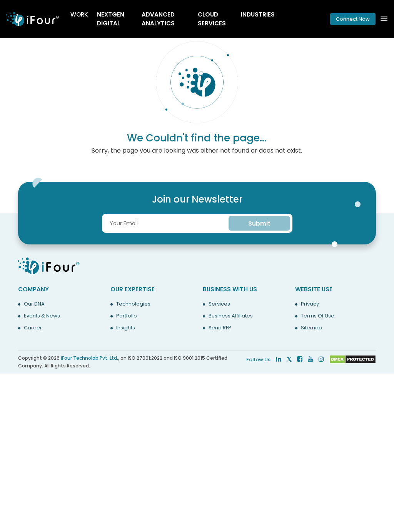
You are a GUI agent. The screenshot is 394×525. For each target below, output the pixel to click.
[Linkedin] (278, 359)
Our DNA (34, 304)
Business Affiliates (231, 316)
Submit (259, 223)
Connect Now (353, 19)
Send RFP (220, 328)
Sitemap (311, 328)
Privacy (310, 304)
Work (79, 14)
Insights (125, 328)
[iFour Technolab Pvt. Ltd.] (49, 265)
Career (33, 328)
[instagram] (321, 359)
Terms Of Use (317, 316)
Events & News (42, 316)
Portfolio (126, 316)
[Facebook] (299, 359)
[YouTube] (310, 359)
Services (219, 304)
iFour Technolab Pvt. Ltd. (89, 358)
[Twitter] (289, 359)
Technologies (133, 304)
